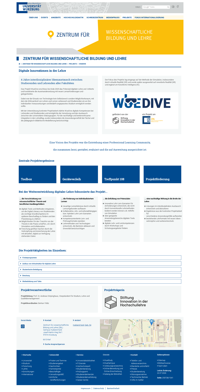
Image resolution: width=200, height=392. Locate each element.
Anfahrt (78, 320)
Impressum (85, 388)
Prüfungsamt (82, 371)
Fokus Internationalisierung (149, 17)
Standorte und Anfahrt (140, 366)
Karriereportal (55, 369)
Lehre (25, 369)
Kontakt (48, 320)
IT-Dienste (81, 363)
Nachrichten (55, 366)
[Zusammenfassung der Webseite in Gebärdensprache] (177, 6)
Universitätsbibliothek (86, 360)
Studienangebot (56, 363)
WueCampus (109, 363)
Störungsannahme (139, 374)
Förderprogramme (29, 258)
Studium (26, 363)
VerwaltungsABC (57, 374)
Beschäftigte (55, 371)
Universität (27, 360)
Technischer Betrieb (139, 377)
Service (80, 355)
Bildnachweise (164, 363)
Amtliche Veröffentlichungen (58, 378)
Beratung (26, 276)
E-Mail (48, 339)
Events (44, 17)
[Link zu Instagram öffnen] (23, 326)
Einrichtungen (28, 371)
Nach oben (162, 366)
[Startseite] (19, 64)
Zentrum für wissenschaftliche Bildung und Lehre (75, 58)
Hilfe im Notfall (137, 380)
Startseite (27, 355)
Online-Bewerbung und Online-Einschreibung (113, 369)
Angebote (56, 17)
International (28, 374)
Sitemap (161, 360)
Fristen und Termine (58, 360)
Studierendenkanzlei (85, 374)
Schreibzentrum (95, 17)
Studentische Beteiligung (32, 270)
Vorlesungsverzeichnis (113, 366)
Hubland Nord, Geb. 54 (82, 325)
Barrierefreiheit (113, 388)
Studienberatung (84, 369)
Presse (134, 369)
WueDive (82, 64)
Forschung (27, 366)
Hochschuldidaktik (73, 17)
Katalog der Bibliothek (113, 374)
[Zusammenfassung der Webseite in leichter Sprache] (173, 6)
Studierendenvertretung (86, 377)
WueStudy (108, 360)
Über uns (33, 17)
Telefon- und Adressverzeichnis (138, 361)
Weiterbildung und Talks (31, 281)
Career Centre (82, 380)
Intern (137, 7)
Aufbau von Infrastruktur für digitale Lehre (39, 264)
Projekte (127, 17)
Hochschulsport (83, 366)
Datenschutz (98, 388)
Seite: (159, 378)
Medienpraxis (112, 17)
